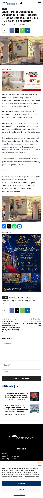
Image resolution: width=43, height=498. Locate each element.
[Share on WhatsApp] (14, 226)
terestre (6, 304)
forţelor (13, 301)
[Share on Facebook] (4, 226)
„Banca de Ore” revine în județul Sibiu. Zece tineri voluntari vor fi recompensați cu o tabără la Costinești (16, 409)
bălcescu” (20, 297)
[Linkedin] (27, 30)
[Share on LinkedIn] (19, 226)
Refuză (21, 490)
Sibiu (33, 301)
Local (4, 9)
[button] (39, 464)
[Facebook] (12, 30)
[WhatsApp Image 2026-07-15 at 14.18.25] (21, 263)
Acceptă (21, 483)
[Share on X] (9, 226)
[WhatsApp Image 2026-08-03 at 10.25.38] (21, 81)
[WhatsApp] (22, 30)
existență (6, 301)
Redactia (7, 25)
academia (12, 297)
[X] (17, 30)
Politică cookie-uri (19, 495)
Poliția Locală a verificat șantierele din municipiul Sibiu (32, 323)
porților (27, 301)
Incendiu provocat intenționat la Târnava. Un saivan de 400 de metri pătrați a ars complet (16, 395)
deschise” (29, 297)
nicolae (20, 301)
